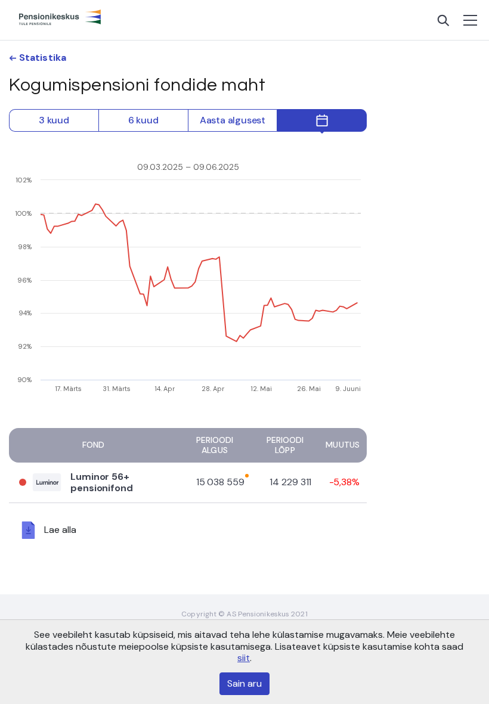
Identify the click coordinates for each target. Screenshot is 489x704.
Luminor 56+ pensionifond (101, 482)
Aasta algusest (232, 120)
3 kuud (54, 120)
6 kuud (143, 120)
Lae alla (60, 529)
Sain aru (244, 683)
